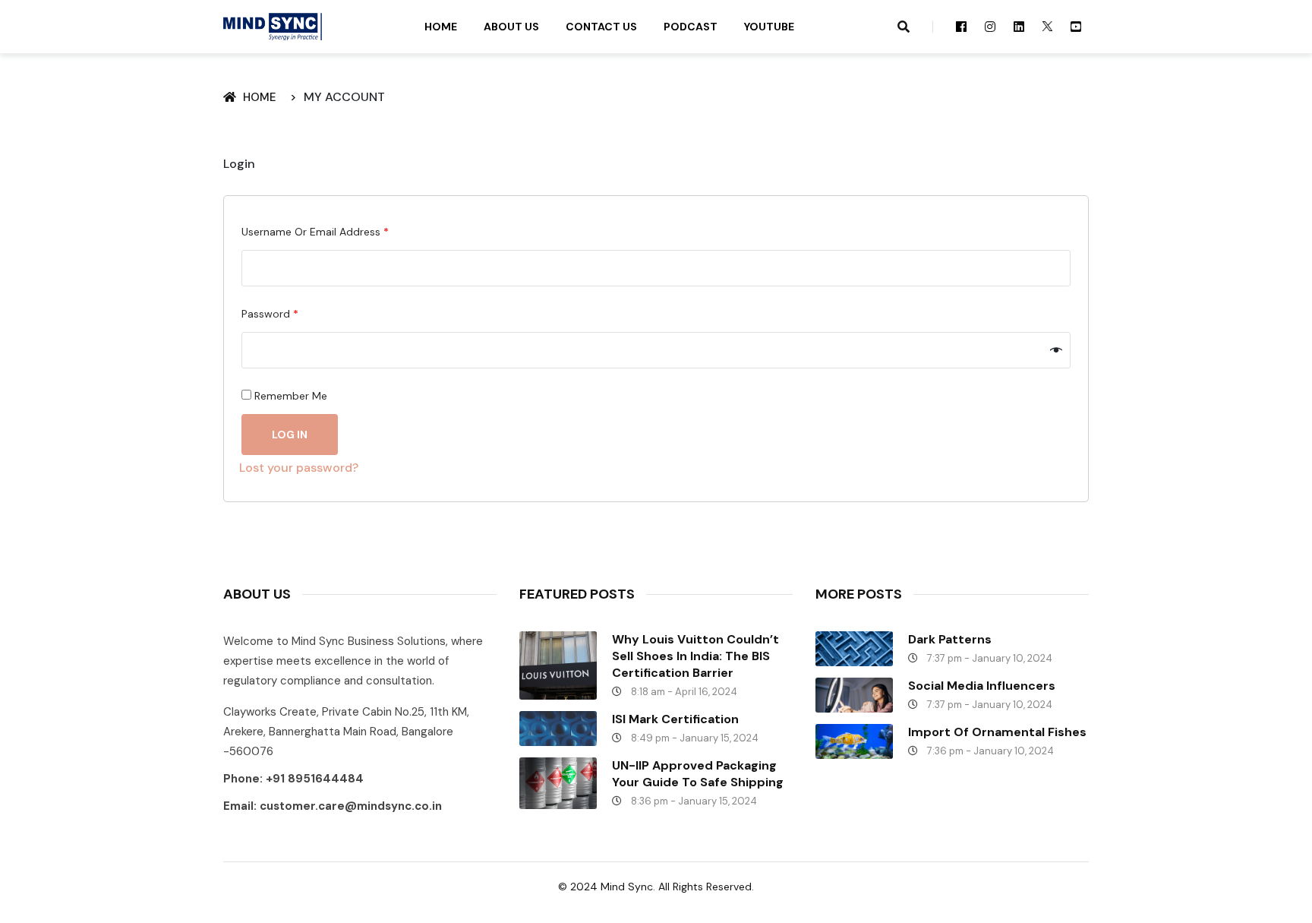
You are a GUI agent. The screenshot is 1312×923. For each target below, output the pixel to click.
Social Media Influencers (981, 686)
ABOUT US (511, 26)
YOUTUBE (769, 26)
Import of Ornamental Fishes (997, 732)
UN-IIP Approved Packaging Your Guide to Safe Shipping (698, 773)
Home (262, 97)
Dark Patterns (950, 639)
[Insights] (272, 26)
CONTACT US (601, 26)
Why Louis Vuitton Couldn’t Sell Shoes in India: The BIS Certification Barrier (695, 656)
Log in (290, 434)
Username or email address (315, 232)
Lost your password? (298, 468)
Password (269, 314)
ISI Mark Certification (675, 719)
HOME (440, 26)
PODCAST (691, 26)
